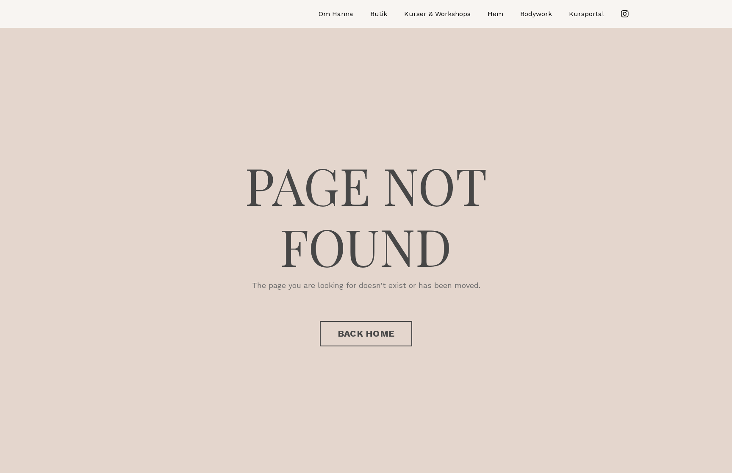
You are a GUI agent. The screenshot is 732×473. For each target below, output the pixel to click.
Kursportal (586, 14)
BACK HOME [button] (366, 333)
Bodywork (536, 14)
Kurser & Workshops (437, 14)
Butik (378, 14)
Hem (495, 14)
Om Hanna (336, 14)
